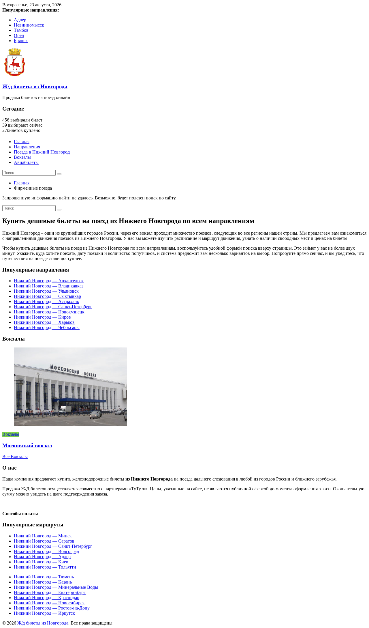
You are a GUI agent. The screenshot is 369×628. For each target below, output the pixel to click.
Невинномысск (29, 25)
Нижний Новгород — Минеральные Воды (56, 587)
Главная (21, 141)
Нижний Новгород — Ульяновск (46, 291)
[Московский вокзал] (70, 424)
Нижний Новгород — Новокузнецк (49, 311)
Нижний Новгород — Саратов (44, 541)
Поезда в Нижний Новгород (42, 151)
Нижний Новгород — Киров (42, 317)
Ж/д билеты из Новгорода (34, 86)
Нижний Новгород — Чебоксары (47, 327)
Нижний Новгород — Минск (43, 535)
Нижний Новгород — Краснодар (46, 597)
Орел (19, 35)
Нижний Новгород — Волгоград (46, 551)
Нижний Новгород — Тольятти (45, 567)
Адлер (20, 19)
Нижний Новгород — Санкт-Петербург (53, 306)
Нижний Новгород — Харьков (44, 322)
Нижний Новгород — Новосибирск (49, 602)
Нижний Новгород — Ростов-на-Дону (52, 607)
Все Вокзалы (15, 456)
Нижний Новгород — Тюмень (44, 576)
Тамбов (21, 30)
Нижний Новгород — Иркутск (44, 613)
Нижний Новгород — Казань (43, 582)
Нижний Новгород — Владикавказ (48, 285)
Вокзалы (22, 157)
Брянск (21, 40)
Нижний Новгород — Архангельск (49, 280)
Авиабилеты (26, 162)
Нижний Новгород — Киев (41, 561)
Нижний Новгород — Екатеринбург (50, 592)
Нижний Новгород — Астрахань (46, 301)
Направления (27, 146)
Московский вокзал (27, 445)
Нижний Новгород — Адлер (42, 556)
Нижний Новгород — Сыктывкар (47, 296)
